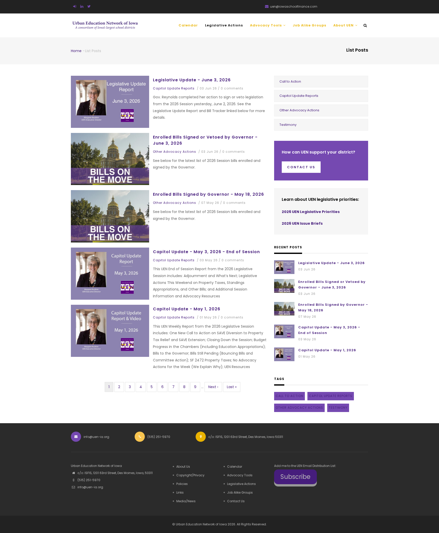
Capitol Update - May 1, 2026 (186, 309)
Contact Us (236, 501)
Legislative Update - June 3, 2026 (192, 80)
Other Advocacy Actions (174, 151)
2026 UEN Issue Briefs (302, 223)
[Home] (105, 22)
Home (76, 50)
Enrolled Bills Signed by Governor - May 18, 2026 (208, 194)
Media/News (186, 501)
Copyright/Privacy (190, 475)
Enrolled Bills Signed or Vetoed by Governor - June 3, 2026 (205, 140)
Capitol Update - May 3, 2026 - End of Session (206, 252)
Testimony (287, 124)
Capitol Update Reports (174, 88)
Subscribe (295, 477)
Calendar (188, 25)
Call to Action (290, 81)
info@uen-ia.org (90, 487)
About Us (183, 466)
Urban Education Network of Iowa (201, 524)
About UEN (344, 25)
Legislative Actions (224, 25)
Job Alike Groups (309, 25)
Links (180, 492)
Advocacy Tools (266, 25)
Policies (182, 484)
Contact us (301, 167)
